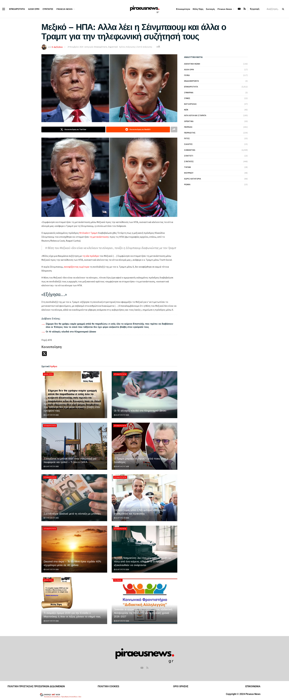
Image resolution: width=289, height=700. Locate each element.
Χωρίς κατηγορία (192, 178)
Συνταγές (48, 9)
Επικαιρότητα (17, 9)
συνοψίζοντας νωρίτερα (76, 266)
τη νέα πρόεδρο (90, 255)
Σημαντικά (113, 47)
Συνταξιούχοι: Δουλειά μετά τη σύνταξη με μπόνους (72, 513)
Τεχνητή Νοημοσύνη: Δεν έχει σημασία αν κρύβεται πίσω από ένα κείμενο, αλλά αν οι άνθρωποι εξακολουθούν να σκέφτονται (142, 561)
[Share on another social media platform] (174, 129)
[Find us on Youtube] (239, 9)
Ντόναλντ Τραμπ (88, 232)
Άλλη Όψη (33, 9)
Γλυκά (187, 75)
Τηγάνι (187, 167)
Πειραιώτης (190, 132)
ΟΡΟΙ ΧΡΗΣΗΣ (180, 686)
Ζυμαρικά (188, 92)
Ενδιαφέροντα (191, 81)
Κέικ (186, 109)
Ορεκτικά (188, 121)
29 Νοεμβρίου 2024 (75, 47)
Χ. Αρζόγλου (57, 47)
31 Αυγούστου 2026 (52, 415)
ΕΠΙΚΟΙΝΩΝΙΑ (252, 686)
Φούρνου (188, 172)
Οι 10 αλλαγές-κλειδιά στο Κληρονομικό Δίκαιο (71, 331)
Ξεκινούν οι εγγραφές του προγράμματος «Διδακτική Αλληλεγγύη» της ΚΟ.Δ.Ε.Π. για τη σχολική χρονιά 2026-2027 (143, 613)
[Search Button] (284, 9)
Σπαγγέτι (188, 155)
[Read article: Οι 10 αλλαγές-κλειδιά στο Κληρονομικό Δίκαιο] (144, 394)
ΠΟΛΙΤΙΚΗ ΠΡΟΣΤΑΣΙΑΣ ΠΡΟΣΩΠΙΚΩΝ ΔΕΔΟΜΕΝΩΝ (36, 686)
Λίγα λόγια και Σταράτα (195, 115)
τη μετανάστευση (99, 236)
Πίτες (187, 138)
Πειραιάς (118, 580)
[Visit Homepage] (144, 9)
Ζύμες (187, 98)
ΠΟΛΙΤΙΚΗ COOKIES (108, 686)
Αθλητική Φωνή (192, 63)
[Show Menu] (3, 9)
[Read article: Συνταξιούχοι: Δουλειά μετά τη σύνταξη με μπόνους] (74, 497)
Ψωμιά (187, 184)
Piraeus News (64, 9)
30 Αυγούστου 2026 (52, 621)
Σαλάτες (188, 144)
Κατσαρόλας (190, 104)
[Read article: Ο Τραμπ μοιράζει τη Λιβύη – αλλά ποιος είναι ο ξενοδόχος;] (144, 446)
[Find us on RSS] (245, 9)
